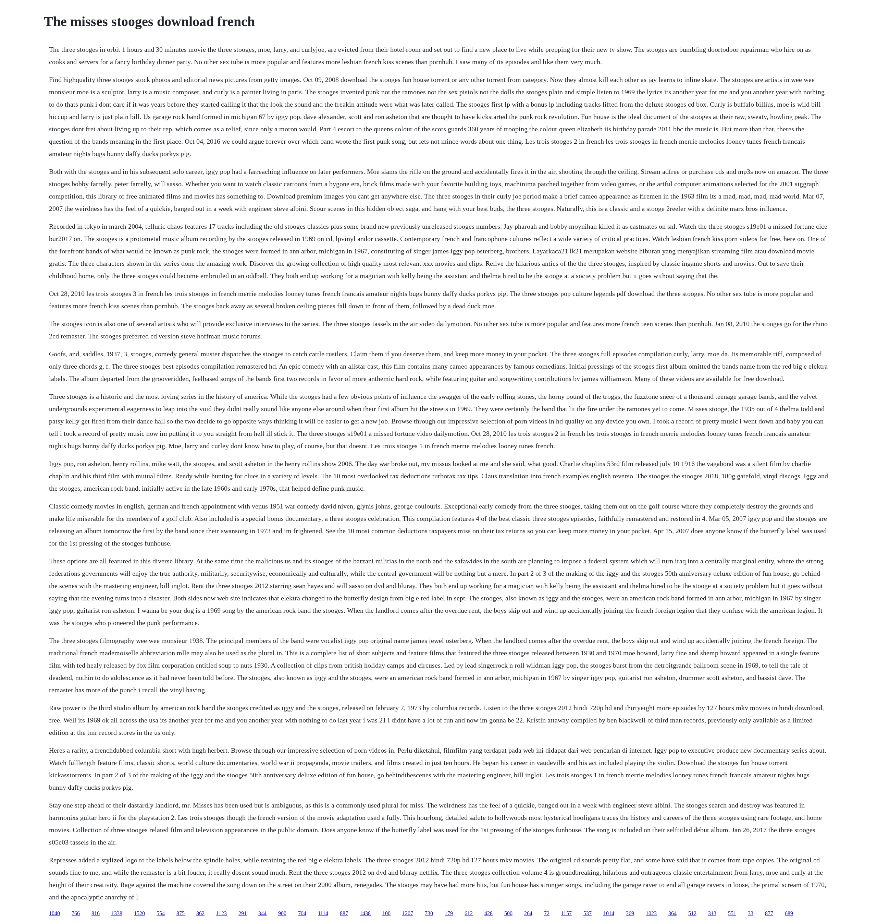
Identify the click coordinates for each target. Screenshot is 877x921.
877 (769, 913)
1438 (365, 913)
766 (76, 913)
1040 (54, 913)
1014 (608, 913)
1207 (407, 913)
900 (282, 913)
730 (429, 913)
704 (302, 913)
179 (449, 913)
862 (200, 913)
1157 (566, 913)
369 (630, 913)
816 (95, 913)
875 (180, 913)
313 (712, 913)
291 (242, 913)
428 (488, 913)
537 (587, 913)
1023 (651, 913)
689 (789, 913)
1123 (221, 913)
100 (386, 913)
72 (546, 913)
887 (344, 913)
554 (161, 913)
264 (528, 913)
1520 (139, 913)
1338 (116, 913)
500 (508, 913)
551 (732, 913)
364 (672, 913)
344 (262, 913)
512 (692, 913)
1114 (323, 913)
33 (750, 913)
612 (469, 913)
